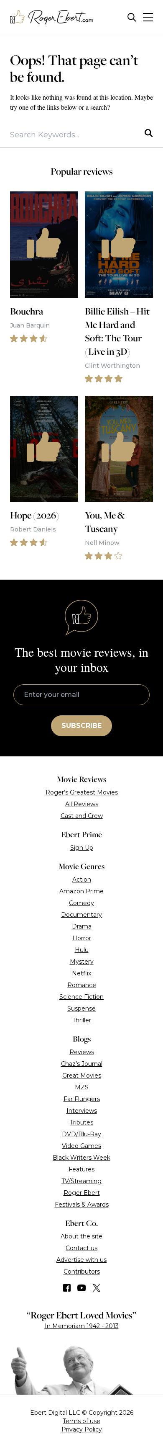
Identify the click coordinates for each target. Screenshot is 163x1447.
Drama (82, 926)
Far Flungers (82, 1099)
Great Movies (81, 1075)
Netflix (81, 973)
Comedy (81, 903)
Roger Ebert (82, 1193)
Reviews (81, 1052)
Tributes (81, 1122)
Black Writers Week (81, 1157)
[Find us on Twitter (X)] (96, 1288)
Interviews (81, 1110)
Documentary (81, 914)
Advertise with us (81, 1260)
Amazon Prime (81, 891)
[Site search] (131, 17)
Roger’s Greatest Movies (82, 792)
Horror (81, 938)
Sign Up (81, 847)
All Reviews (81, 804)
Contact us (81, 1248)
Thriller (81, 1020)
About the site (81, 1236)
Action (81, 879)
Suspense (81, 1008)
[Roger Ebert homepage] (52, 17)
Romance (81, 985)
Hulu (82, 950)
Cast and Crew (82, 816)
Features (81, 1169)
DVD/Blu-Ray (81, 1134)
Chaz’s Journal (81, 1064)
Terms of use (81, 1421)
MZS (82, 1087)
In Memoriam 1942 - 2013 (82, 1326)
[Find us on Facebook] (67, 1288)
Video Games (81, 1146)
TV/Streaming (81, 1181)
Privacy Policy (81, 1429)
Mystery (82, 961)
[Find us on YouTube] (81, 1288)
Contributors (82, 1271)
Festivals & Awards (82, 1204)
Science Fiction (81, 997)
